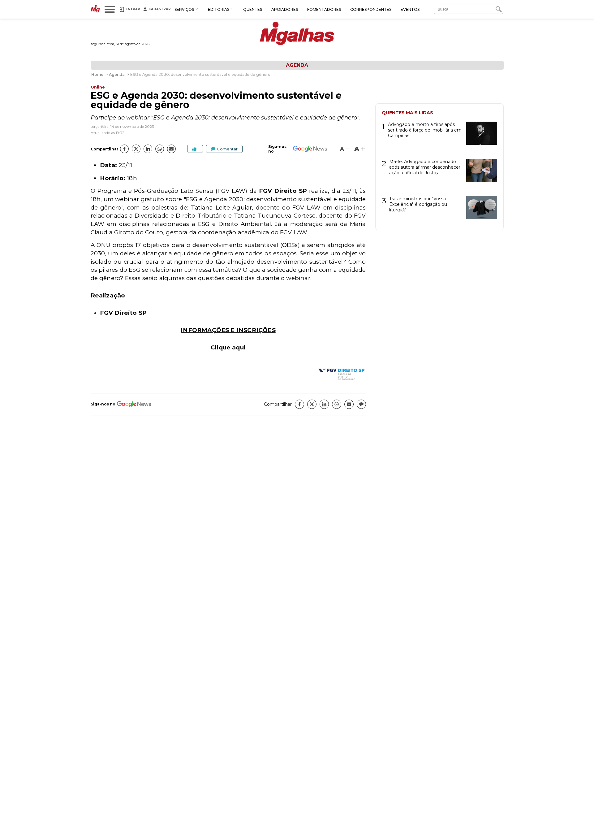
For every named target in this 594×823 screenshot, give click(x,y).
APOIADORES (284, 9)
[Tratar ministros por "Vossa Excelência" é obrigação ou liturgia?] (479, 209)
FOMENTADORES (324, 9)
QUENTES (252, 9)
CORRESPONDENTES (370, 9)
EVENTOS (410, 9)
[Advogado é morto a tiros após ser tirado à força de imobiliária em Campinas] (479, 135)
